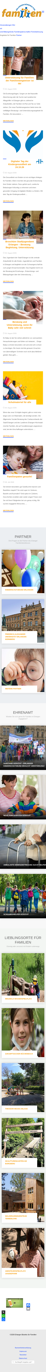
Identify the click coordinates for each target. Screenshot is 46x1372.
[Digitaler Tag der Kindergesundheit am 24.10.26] (23, 147)
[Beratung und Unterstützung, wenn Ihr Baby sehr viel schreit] (23, 307)
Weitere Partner (13, 689)
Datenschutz (23, 1358)
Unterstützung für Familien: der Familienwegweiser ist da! (19, 80)
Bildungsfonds (8, 32)
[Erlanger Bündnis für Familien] (22, 12)
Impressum (23, 1351)
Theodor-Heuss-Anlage (16, 1109)
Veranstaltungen (6, 25)
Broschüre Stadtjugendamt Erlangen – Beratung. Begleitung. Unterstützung (19, 244)
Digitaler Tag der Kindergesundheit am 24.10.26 (19, 164)
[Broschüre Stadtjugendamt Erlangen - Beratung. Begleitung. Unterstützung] (23, 227)
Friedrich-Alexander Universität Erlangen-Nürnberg (16, 636)
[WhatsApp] (23, 1316)
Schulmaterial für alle (19, 402)
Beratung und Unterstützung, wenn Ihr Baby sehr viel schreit (19, 325)
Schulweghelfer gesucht (16, 914)
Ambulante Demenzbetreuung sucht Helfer (24, 865)
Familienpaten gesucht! (19, 476)
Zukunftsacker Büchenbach (19, 1054)
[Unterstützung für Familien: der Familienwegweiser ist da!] (23, 63)
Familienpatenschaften (22, 32)
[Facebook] (23, 1305)
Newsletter (23, 1355)
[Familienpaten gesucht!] (23, 462)
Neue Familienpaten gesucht (17, 815)
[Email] (23, 1308)
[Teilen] (23, 1319)
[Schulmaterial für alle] (23, 388)
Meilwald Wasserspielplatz (18, 999)
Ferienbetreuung (37, 32)
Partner (19, 35)
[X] (23, 1312)
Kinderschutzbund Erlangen (19, 590)
